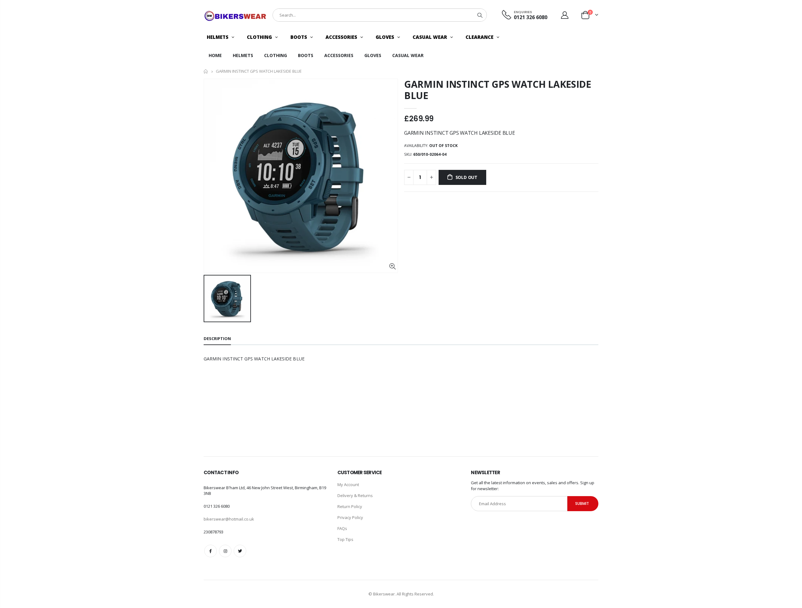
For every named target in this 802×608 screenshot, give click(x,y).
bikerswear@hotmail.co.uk (229, 519)
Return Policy (349, 506)
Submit (582, 503)
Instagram (225, 551)
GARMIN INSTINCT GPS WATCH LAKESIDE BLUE (497, 90)
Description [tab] (217, 338)
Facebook (210, 551)
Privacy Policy (350, 517)
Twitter (240, 551)
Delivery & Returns (355, 495)
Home (206, 71)
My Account (348, 484)
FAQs (342, 528)
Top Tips (345, 539)
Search (480, 15)
